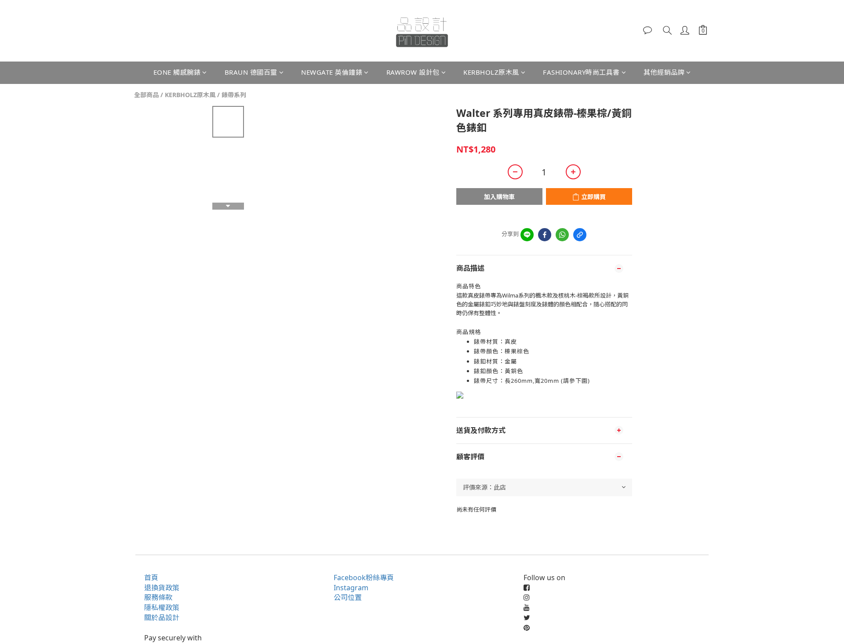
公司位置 (348, 597)
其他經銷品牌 (664, 72)
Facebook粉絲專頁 (364, 577)
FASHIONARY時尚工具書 (581, 72)
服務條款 (158, 597)
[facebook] (544, 234)
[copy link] (579, 234)
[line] (527, 234)
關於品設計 (161, 617)
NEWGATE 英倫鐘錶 (331, 72)
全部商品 (146, 95)
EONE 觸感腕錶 (177, 72)
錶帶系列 (234, 95)
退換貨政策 (161, 587)
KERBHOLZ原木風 (491, 72)
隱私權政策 (161, 607)
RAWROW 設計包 (413, 72)
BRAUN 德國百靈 (251, 72)
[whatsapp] (562, 234)
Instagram (351, 587)
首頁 (151, 577)
